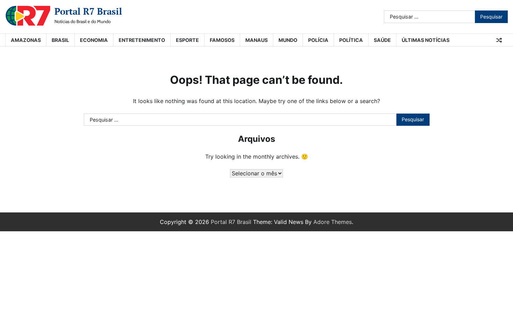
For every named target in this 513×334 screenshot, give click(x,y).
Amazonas (26, 40)
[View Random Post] (499, 40)
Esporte (187, 40)
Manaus (256, 40)
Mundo (287, 40)
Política (351, 40)
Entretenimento (142, 40)
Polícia (318, 40)
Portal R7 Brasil (88, 11)
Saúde (382, 40)
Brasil (60, 40)
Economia (94, 40)
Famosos (222, 40)
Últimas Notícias (425, 40)
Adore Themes (332, 221)
